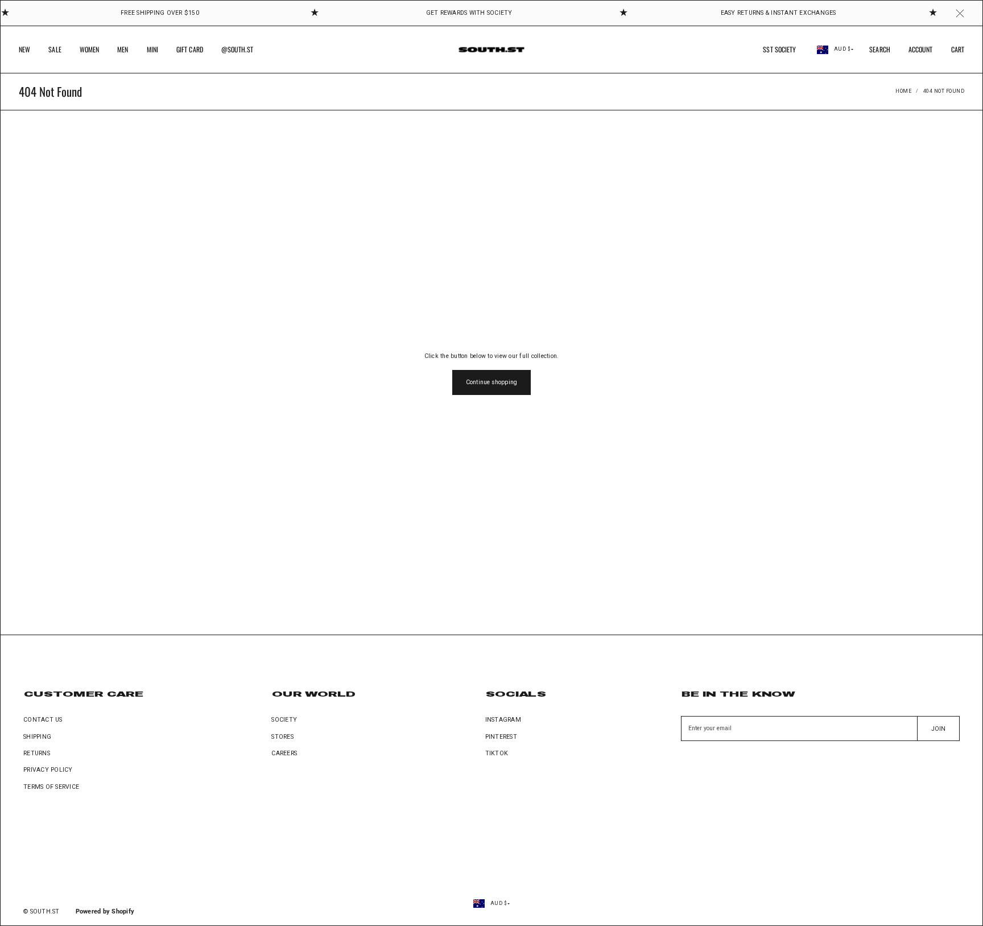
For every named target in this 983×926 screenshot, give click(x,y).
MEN (122, 49)
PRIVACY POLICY (48, 769)
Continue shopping (491, 382)
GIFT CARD (189, 49)
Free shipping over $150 (160, 13)
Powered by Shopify (105, 911)
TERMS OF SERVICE (51, 787)
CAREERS (284, 753)
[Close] (960, 13)
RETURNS (36, 753)
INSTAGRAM (503, 719)
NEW (24, 49)
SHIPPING (37, 736)
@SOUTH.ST (237, 49)
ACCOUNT (920, 49)
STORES (282, 736)
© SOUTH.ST (41, 911)
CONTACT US (43, 719)
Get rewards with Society (469, 13)
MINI (152, 49)
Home (903, 91)
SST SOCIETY (779, 49)
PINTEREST (501, 736)
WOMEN (90, 49)
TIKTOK (497, 753)
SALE (54, 49)
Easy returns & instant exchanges (778, 13)
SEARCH (879, 49)
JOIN (938, 728)
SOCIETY (284, 719)
